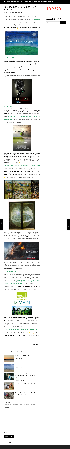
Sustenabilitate (36, 1)
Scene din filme (34, 344)
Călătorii (25, 1)
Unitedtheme (52, 446)
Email (5, 428)
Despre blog (51, 1)
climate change (14, 110)
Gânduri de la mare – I (23, 365)
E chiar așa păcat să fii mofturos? (11, 345)
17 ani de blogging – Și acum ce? (26, 383)
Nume (5, 424)
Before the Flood (23, 108)
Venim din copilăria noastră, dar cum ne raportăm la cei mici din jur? (27, 375)
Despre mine (44, 1)
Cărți (30, 1)
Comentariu (6, 408)
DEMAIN (6, 280)
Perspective (7, 1)
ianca (21, 12)
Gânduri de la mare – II (23, 356)
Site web (5, 432)
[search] (56, 2)
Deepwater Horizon (8, 233)
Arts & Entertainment (16, 1)
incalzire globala (22, 16)
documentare (14, 16)
